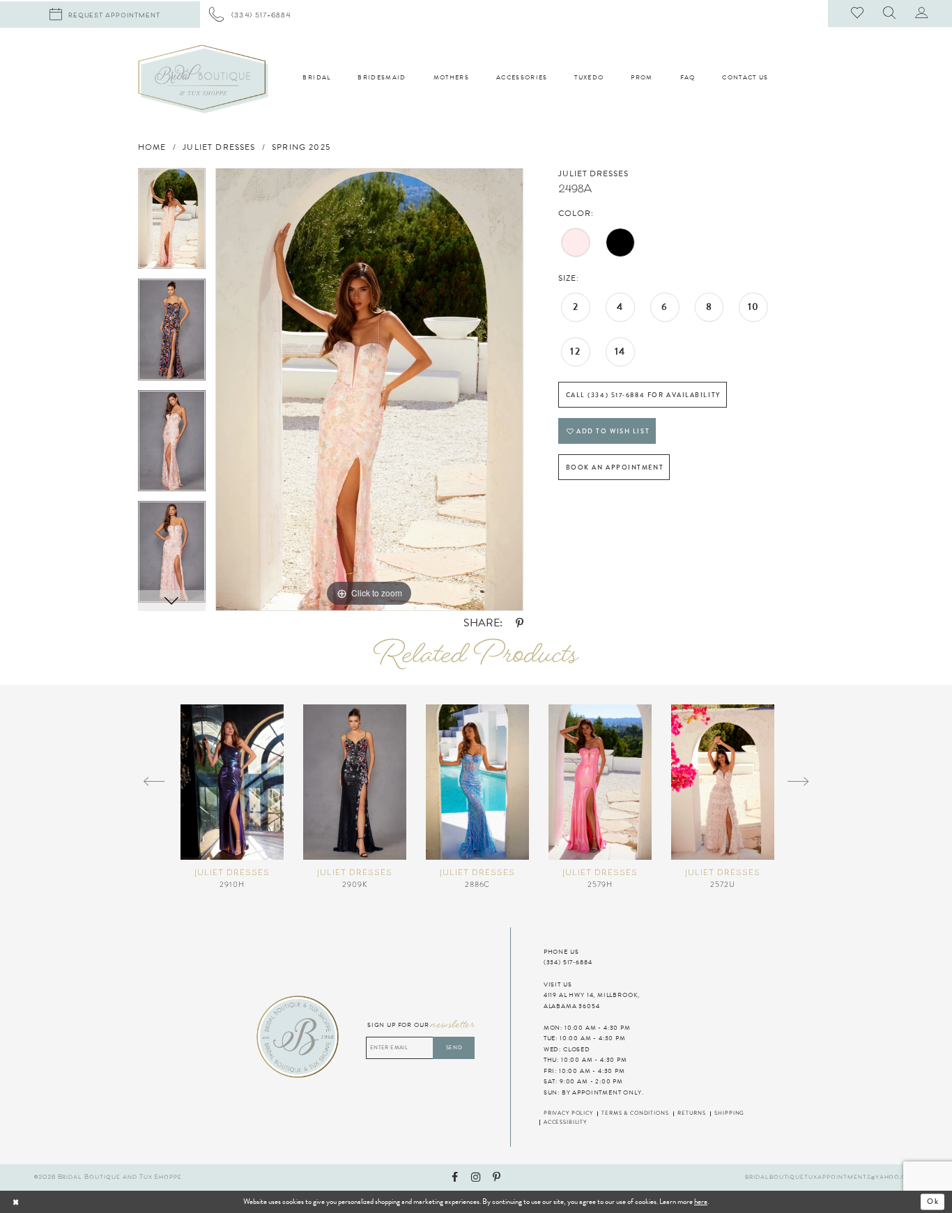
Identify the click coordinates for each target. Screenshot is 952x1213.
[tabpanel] (172, 223)
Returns (691, 1113)
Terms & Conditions (634, 1113)
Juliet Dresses (219, 147)
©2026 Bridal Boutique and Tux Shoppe (108, 1177)
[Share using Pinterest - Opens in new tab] (519, 624)
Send (454, 1047)
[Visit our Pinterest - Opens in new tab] (496, 1178)
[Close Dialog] (46, 1202)
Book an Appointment (615, 467)
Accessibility (565, 1122)
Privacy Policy (568, 1113)
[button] (890, 13)
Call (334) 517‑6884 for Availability (643, 395)
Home (152, 147)
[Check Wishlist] (858, 13)
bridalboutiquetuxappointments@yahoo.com (831, 1177)
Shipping (729, 1113)
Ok (933, 1201)
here (700, 1201)
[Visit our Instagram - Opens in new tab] (475, 1178)
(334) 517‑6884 (568, 962)
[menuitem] (250, 14)
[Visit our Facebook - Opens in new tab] (455, 1178)
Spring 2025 (301, 147)
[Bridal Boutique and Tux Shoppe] (203, 79)
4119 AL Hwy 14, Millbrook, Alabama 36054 (592, 1000)
